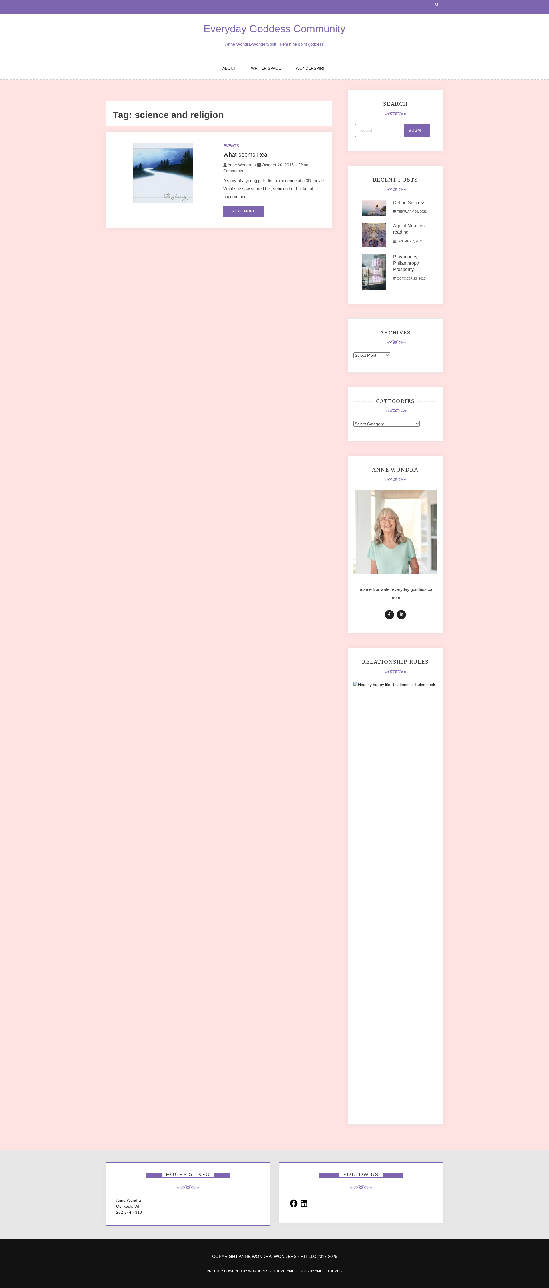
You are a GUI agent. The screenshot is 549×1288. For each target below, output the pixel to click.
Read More (244, 211)
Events (231, 145)
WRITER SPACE (266, 68)
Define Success (409, 202)
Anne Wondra (240, 164)
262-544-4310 (129, 1212)
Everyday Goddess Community (274, 29)
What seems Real (245, 154)
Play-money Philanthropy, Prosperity (406, 263)
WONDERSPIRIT (311, 68)
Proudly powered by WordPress (239, 1271)
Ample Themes (328, 1271)
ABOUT (229, 68)
